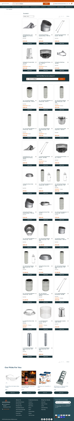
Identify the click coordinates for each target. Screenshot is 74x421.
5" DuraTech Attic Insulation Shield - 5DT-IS (60, 321)
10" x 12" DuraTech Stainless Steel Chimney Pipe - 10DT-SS (29, 101)
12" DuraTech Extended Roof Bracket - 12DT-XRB (44, 157)
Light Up (42, 405)
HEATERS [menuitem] (43, 6)
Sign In (30, 409)
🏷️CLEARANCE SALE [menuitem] (69, 6)
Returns (30, 407)
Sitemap (30, 413)
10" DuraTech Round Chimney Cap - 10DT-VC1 (44, 63)
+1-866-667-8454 (6, 409)
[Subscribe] (69, 402)
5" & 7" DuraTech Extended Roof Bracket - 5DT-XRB (60, 294)
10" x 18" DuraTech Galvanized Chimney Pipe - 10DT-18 (45, 101)
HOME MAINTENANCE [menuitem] (51, 6)
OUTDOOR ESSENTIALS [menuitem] (35, 6)
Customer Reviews (19, 411)
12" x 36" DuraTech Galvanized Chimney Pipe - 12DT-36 (45, 185)
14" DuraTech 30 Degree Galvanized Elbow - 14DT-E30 (28, 213)
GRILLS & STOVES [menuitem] (25, 6)
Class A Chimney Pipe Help (20, 409)
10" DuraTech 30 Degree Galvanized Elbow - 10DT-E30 (44, 35)
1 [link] (59, 16)
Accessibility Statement (20, 407)
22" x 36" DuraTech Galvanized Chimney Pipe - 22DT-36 (29, 294)
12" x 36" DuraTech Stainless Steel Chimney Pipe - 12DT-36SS (60, 185)
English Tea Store (44, 403)
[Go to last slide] (7, 383)
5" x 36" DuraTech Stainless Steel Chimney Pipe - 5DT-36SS (28, 349)
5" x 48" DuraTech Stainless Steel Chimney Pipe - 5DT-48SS (44, 349)
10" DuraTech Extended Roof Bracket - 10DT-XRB (60, 35)
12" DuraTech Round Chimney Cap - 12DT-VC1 (60, 157)
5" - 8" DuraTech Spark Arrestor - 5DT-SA (43, 321)
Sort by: (25, 16)
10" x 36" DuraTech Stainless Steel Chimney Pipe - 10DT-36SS (44, 129)
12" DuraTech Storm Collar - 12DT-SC (28, 185)
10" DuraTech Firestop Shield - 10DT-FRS (29, 63)
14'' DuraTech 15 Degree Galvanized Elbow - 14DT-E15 (60, 239)
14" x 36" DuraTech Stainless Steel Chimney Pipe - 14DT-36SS (44, 239)
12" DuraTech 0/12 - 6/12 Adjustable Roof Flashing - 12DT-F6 (28, 157)
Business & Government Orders (60, 3)
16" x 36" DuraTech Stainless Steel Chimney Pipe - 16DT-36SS (28, 267)
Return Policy (31, 405)
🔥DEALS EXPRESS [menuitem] (60, 6)
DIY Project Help (18, 403)
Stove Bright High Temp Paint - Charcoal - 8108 (28, 387)
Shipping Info (31, 403)
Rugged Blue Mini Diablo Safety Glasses (12, 387)
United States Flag (44, 407)
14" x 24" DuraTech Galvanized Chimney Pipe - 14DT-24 (61, 213)
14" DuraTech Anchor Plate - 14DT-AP (44, 213)
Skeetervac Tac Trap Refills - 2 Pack (44, 387)
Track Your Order (31, 415)
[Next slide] (67, 383)
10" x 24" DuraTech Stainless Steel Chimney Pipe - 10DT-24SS (60, 101)
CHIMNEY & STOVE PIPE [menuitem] (5, 6)
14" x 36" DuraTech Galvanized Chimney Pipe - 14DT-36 (29, 239)
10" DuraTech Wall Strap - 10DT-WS (60, 63)
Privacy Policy (18, 413)
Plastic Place (43, 409)
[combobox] (29, 4)
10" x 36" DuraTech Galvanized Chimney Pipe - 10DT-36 (29, 129)
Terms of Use (59, 406)
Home (7, 9)
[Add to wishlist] (69, 4)
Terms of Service (19, 415)
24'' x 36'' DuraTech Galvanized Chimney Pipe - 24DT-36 (44, 294)
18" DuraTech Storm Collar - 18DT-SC (44, 267)
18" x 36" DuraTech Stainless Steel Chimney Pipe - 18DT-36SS (60, 267)
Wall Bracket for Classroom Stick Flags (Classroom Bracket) (61, 387)
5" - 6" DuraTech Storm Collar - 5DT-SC (29, 321)
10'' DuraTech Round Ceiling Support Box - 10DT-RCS (60, 129)
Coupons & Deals (31, 411)
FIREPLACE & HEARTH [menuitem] (15, 6)
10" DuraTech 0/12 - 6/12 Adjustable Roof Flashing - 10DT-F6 (28, 35)
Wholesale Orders (19, 405)
